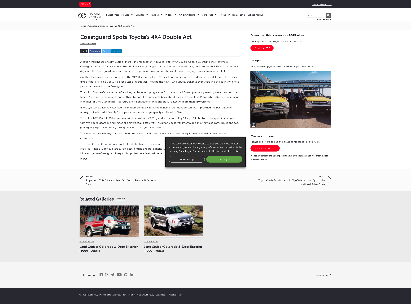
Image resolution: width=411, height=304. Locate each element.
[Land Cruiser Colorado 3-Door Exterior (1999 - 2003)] (109, 220)
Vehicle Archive (255, 14)
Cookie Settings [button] (187, 159)
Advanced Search (324, 19)
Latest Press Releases (117, 14)
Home (82, 25)
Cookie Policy (175, 294)
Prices (223, 14)
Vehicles (140, 14)
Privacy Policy (129, 294)
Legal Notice (162, 294)
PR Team (233, 14)
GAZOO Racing (187, 14)
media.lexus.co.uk (322, 4)
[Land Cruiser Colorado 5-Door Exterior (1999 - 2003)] (173, 220)
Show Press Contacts (265, 148)
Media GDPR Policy (145, 294)
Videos (169, 14)
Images (155, 14)
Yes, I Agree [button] (224, 159)
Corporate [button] (207, 14)
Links (242, 14)
